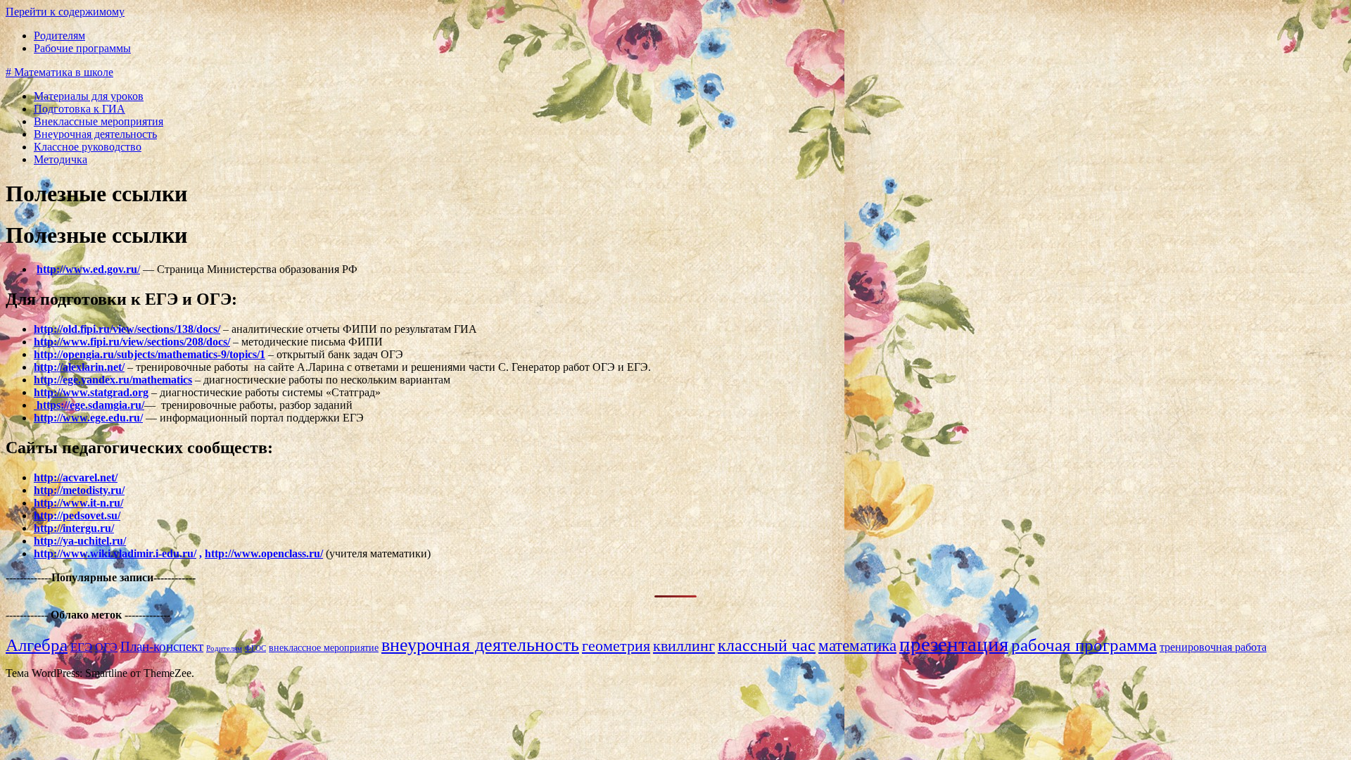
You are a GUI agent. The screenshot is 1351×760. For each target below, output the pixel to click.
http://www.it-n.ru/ (78, 503)
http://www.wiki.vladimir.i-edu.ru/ (115, 553)
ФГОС (255, 648)
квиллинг (684, 645)
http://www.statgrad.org (91, 392)
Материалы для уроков (89, 96)
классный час (767, 644)
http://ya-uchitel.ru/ (80, 541)
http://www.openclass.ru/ (264, 553)
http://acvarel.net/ (76, 477)
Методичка (60, 159)
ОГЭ (106, 647)
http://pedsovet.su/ (77, 515)
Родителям (59, 36)
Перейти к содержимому (65, 12)
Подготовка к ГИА (79, 109)
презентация (953, 644)
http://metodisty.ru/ (79, 490)
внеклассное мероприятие (324, 647)
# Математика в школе (59, 72)
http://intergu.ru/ (74, 528)
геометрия (616, 645)
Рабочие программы (82, 48)
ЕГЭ (81, 647)
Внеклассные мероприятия (98, 121)
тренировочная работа (1213, 647)
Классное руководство (87, 147)
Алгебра (37, 644)
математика (857, 645)
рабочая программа (1084, 645)
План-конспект (161, 646)
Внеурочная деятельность (95, 134)
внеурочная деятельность (480, 645)
